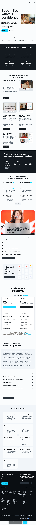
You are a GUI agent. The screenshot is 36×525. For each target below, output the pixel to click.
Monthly (14, 295)
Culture (31, 492)
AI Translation (9, 506)
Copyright (22, 517)
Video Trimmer (8, 499)
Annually (21, 295)
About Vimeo (32, 490)
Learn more (26, 333)
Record (2, 497)
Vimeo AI (2, 502)
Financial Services (14, 507)
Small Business (14, 493)
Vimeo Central (19, 492)
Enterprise (14, 491)
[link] (13, 30)
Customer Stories (25, 494)
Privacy (24, 515)
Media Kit (25, 502)
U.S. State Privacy (29, 515)
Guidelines (25, 500)
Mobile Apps (9, 491)
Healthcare (14, 503)
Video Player (3, 491)
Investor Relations (31, 494)
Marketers (14, 498)
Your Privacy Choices (24, 518)
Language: (12, 515)
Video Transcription (9, 494)
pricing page (30, 334)
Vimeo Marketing (20, 494)
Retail (14, 504)
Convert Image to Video (8, 503)
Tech (13, 508)
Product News (32, 495)
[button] (30, 2)
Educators (14, 497)
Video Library (3, 501)
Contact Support (24, 492)
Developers (25, 499)
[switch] (18, 295)
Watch (24, 501)
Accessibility (30, 517)
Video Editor (3, 494)
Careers (31, 491)
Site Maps (32, 497)
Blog (24, 497)
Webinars (3, 500)
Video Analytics (3, 507)
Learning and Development (15, 502)
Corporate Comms (14, 500)
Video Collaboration (3, 505)
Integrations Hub (3, 509)
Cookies (26, 517)
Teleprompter (9, 492)
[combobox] (17, 515)
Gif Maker (8, 501)
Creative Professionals (15, 495)
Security (8, 500)
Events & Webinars (24, 496)
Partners (24, 503)
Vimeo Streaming (20, 496)
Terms (21, 515)
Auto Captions (8, 497)
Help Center (25, 490)
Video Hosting (2, 493)
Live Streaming (3, 499)
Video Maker (3, 496)
